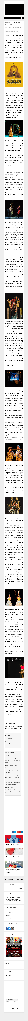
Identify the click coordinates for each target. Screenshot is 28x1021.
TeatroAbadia (18, 730)
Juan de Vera (17, 28)
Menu (6, 17)
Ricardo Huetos (9, 917)
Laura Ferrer (11, 30)
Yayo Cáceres (15, 31)
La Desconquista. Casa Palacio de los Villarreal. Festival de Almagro (13, 857)
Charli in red (8, 915)
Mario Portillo (17, 30)
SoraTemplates (16, 1006)
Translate (15, 1001)
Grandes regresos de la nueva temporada (14, 944)
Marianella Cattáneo (10, 918)
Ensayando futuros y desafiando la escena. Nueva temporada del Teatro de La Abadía (13, 871)
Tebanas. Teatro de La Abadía (12, 844)
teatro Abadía (10, 31)
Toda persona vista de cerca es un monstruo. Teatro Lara (14, 954)
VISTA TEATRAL (9, 983)
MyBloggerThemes (14, 1008)
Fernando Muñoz (11, 28)
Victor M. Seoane (9, 914)
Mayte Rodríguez (9, 912)
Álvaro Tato (18, 27)
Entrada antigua (19, 879)
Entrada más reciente (8, 879)
